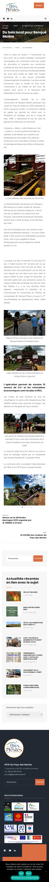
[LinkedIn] (11, 18)
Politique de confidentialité (25, 877)
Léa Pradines (27, 48)
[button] (6, 490)
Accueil (6, 26)
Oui (21, 873)
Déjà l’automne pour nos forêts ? (33, 624)
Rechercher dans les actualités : (20, 707)
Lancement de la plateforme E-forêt (32, 671)
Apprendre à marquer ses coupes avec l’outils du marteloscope (32, 656)
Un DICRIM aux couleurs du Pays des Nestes (33, 535)
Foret (15, 26)
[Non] (46, 871)
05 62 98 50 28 (14, 771)
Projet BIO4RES (30, 592)
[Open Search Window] (45, 18)
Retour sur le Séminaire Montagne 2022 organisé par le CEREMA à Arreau (17, 519)
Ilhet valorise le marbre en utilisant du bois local (32, 640)
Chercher (38, 558)
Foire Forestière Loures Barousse (31, 686)
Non (29, 873)
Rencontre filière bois (31, 608)
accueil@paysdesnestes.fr (15, 774)
